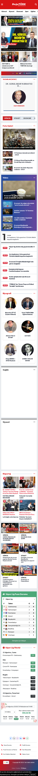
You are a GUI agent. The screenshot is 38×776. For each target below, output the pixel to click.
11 (20, 49)
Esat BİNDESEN (19, 106)
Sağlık (6, 370)
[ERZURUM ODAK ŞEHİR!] (28, 528)
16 (28, 49)
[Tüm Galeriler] (34, 126)
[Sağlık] (34, 370)
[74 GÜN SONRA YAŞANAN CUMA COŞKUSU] (8, 219)
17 (30, 49)
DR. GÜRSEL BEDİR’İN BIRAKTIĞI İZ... (19, 85)
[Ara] (36, 4)
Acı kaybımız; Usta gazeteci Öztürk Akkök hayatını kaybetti (21, 238)
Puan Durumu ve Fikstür (10, 749)
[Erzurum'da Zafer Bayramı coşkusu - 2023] (8, 168)
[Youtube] (24, 738)
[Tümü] (34, 293)
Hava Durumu (8, 745)
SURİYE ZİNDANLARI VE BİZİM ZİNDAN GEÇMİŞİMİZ (9, 538)
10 (18, 49)
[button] (35, 20)
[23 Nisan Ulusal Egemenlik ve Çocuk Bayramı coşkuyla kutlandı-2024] (8, 161)
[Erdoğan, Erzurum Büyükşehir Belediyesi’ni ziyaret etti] (28, 548)
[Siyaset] (34, 422)
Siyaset (11, 11)
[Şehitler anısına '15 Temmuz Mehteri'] (8, 211)
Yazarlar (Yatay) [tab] (10, 79)
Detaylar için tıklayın (19, 641)
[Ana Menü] (2, 4)
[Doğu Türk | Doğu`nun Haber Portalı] (19, 4)
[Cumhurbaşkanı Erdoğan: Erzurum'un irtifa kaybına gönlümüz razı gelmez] (10, 571)
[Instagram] (17, 738)
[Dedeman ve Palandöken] (28, 571)
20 (35, 49)
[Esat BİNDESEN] (19, 97)
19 (34, 49)
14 (25, 49)
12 (21, 49)
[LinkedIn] (20, 738)
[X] (14, 738)
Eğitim (33, 11)
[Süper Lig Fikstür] (34, 648)
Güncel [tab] (7, 118)
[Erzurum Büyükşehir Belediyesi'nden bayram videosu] (8, 226)
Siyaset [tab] (17, 118)
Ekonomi (20, 11)
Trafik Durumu (26, 745)
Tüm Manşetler (26, 749)
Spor (27, 11)
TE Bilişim (23, 768)
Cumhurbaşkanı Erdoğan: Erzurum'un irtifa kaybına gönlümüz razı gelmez (10, 583)
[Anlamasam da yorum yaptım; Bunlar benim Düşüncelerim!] (10, 548)
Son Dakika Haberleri (9, 754)
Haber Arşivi (25, 754)
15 (27, 49)
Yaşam (9, 235)
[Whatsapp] (27, 738)
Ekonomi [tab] (27, 118)
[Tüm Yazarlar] (34, 79)
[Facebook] (10, 738)
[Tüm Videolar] (34, 178)
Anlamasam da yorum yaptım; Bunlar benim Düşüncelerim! (10, 559)
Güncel (4, 11)
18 (32, 49)
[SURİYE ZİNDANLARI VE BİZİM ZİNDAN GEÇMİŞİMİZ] (10, 528)
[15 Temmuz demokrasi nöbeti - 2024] (8, 154)
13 (23, 49)
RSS (7, 762)
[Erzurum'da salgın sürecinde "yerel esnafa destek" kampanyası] (8, 204)
